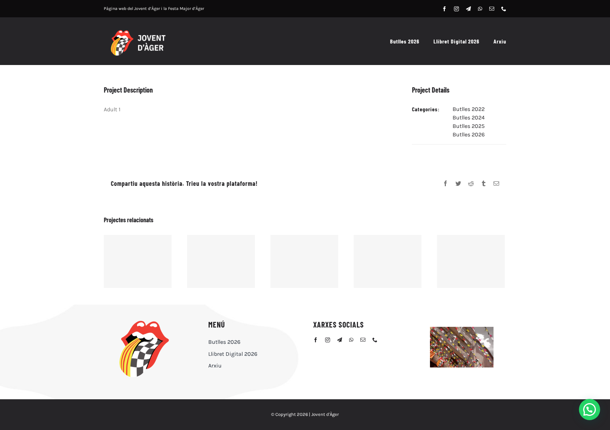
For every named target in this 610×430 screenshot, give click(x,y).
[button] (589, 409)
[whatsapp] (480, 8)
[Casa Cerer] (387, 261)
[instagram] (456, 8)
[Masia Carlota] (304, 261)
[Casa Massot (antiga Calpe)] (138, 261)
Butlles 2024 (469, 117)
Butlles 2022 (469, 109)
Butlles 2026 (469, 134)
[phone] (503, 8)
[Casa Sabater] (221, 261)
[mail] (491, 8)
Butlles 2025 (469, 126)
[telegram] (468, 8)
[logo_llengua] (143, 321)
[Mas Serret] (471, 261)
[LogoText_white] (138, 31)
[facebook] (444, 8)
